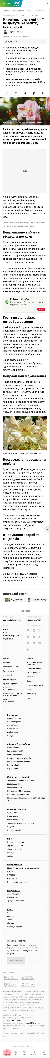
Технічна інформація (35, 673)
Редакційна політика (11, 667)
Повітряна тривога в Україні (19, 758)
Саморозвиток (13, 878)
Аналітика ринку (14, 894)
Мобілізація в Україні (18, 777)
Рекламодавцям (9, 679)
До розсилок (16, 961)
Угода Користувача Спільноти (34, 663)
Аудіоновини (12, 732)
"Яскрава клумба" (21, 36)
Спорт (10, 909)
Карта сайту (31, 694)
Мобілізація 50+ (14, 784)
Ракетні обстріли (14, 748)
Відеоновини (12, 729)
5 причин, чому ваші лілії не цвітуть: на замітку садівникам (36, 11)
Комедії (10, 853)
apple (28, 977)
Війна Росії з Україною (18, 744)
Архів (29, 689)
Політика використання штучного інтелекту (12, 694)
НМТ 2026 (11, 875)
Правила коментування (36, 668)
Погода (10, 736)
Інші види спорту (14, 927)
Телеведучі (7, 675)
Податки (10, 827)
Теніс (9, 920)
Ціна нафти (12, 813)
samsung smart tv (28, 984)
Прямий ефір (12, 725)
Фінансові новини (15, 820)
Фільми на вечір (14, 849)
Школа (10, 872)
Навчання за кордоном (17, 882)
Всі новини (12, 715)
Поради (6, 11)
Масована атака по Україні (18, 762)
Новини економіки (16, 809)
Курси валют (12, 816)
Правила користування (12, 684)
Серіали (10, 856)
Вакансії (30, 681)
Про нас (6, 658)
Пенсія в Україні (14, 830)
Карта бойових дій (15, 751)
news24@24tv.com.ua (12, 620)
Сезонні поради (17, 11)
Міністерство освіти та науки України (23, 868)
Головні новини (14, 718)
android (10, 977)
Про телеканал (9, 671)
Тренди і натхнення (15, 901)
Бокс (9, 913)
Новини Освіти (14, 864)
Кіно (9, 839)
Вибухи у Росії (13, 765)
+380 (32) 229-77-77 (18, 1020)
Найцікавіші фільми (15, 842)
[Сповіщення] (47, 3)
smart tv (10, 984)
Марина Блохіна (15, 32)
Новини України (14, 722)
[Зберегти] (43, 93)
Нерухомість (13, 890)
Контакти (30, 677)
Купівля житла (13, 897)
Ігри (28, 698)
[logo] (17, 3)
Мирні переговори (15, 755)
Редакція (6, 662)
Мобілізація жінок (15, 787)
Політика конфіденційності (10, 688)
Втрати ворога (13, 769)
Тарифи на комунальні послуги (20, 823)
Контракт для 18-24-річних (18, 791)
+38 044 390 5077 (34, 620)
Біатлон (10, 923)
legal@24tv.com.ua (33, 1023)
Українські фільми (15, 846)
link (28, 630)
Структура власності (35, 685)
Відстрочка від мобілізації (18, 795)
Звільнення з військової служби (20, 781)
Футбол (10, 916)
